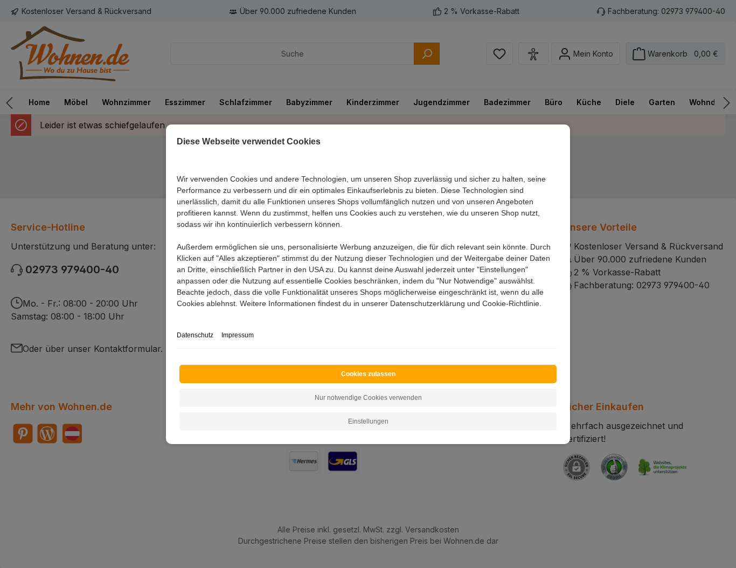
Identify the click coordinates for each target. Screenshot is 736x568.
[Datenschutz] (177, 315)
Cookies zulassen (368, 374)
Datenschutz (195, 335)
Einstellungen (368, 421)
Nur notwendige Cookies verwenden (368, 397)
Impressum (237, 335)
